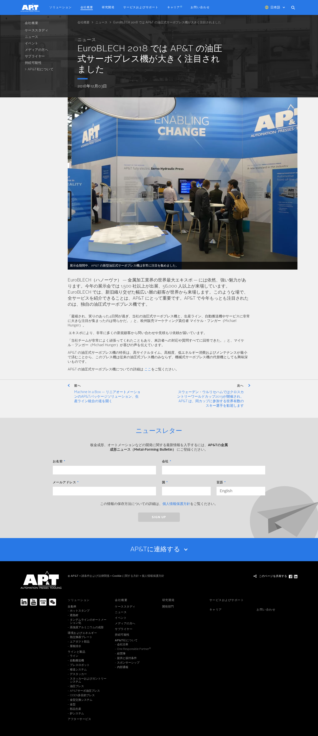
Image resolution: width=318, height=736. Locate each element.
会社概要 (83, 22)
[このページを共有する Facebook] (290, 576)
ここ (147, 369)
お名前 (58, 461)
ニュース (101, 22)
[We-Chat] (52, 602)
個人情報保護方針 (176, 504)
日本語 (275, 7)
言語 (220, 482)
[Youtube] (33, 602)
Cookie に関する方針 (126, 576)
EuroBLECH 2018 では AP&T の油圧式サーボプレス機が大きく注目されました (167, 22)
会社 (165, 461)
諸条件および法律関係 (95, 576)
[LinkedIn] (24, 602)
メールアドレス (64, 482)
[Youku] (43, 602)
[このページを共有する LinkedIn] (295, 576)
